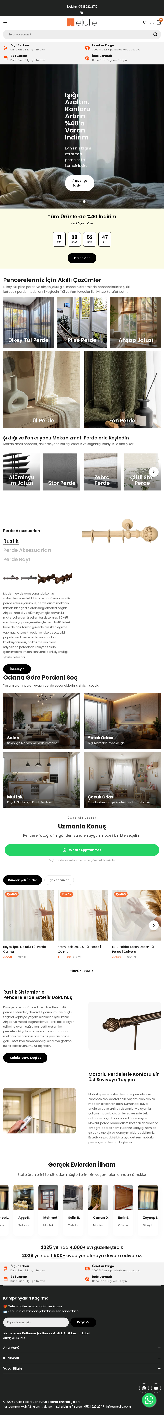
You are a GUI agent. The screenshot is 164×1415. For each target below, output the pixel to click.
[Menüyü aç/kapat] (5, 22)
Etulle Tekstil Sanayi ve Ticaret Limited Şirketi (47, 1402)
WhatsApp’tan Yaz (85, 850)
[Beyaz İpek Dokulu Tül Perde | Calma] (28, 915)
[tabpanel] (37, 622)
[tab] (11, 541)
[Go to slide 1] (80, 201)
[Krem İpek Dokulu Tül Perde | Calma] (83, 915)
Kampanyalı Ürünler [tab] (22, 880)
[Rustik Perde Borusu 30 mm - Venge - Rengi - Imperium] (11, 578)
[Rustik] (121, 533)
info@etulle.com (118, 1406)
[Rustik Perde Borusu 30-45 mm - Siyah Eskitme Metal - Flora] (29, 578)
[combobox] (82, 34)
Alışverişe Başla (70, 180)
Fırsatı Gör (82, 258)
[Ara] (155, 34)
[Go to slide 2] (84, 202)
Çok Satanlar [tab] (59, 880)
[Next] (154, 472)
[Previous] (10, 472)
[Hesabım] (152, 22)
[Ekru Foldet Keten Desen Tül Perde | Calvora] (137, 915)
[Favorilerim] (145, 22)
